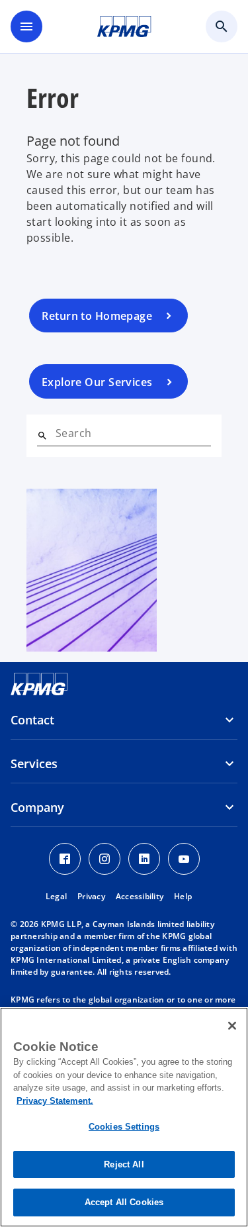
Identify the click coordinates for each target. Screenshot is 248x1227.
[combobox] (133, 433)
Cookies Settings (124, 1127)
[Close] (232, 1025)
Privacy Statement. (55, 1101)
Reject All (124, 1164)
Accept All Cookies (124, 1202)
